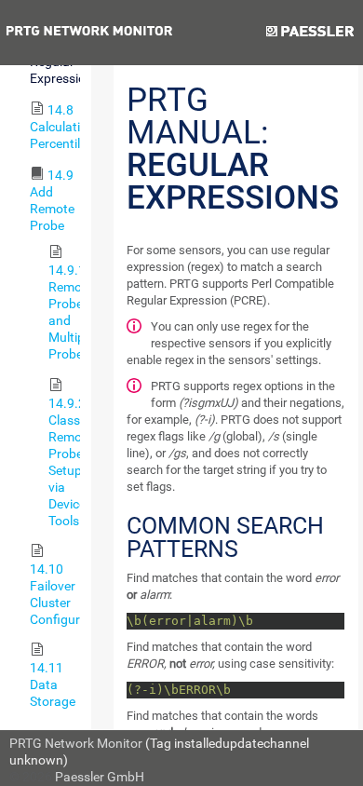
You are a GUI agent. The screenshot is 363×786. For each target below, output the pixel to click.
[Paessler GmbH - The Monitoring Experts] (309, 32)
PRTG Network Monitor (75, 743)
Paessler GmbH (99, 776)
